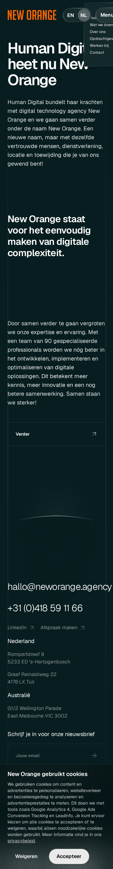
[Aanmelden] (94, 755)
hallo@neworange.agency (60, 586)
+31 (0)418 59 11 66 (45, 608)
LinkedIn (17, 627)
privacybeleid (21, 841)
